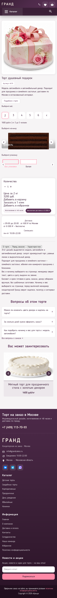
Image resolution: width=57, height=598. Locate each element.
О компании (7, 524)
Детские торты (8, 480)
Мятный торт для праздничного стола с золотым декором (28, 386)
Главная (5, 520)
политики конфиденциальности (36, 590)
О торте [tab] (6, 247)
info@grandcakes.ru (14, 451)
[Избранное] (45, 5)
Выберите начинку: (9, 128)
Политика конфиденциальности (16, 550)
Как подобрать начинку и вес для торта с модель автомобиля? (27, 332)
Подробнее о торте (11, 101)
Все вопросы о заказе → (12, 338)
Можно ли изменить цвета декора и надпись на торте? (26, 311)
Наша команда (8, 542)
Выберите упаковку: (10, 155)
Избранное (6, 546)
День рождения (9, 498)
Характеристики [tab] (34, 247)
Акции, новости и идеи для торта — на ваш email (23, 563)
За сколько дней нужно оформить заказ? (23, 322)
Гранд (8, 4)
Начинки (6, 507)
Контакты (6, 533)
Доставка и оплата (10, 528)
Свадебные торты (9, 485)
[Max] (20, 467)
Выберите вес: (7, 106)
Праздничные (8, 494)
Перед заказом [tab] (18, 247)
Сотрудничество (8, 537)
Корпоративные (9, 489)
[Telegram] (13, 467)
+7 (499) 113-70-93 (14, 427)
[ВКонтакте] (5, 467)
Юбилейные (7, 502)
